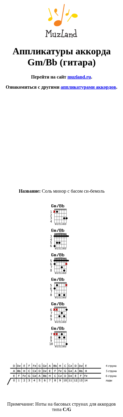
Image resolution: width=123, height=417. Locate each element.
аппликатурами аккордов (88, 87)
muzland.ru (79, 76)
